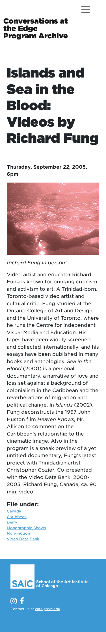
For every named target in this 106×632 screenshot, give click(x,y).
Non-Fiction (18, 533)
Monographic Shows (26, 528)
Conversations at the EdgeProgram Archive (35, 28)
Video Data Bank (23, 539)
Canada (14, 511)
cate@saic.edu (47, 609)
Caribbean (17, 517)
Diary (12, 522)
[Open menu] (86, 9)
